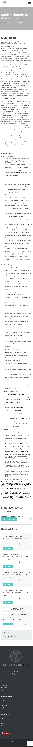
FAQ (2, 728)
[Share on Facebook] (5, 636)
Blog (2, 721)
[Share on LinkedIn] (12, 636)
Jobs (2, 700)
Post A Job (4, 703)
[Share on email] (15, 636)
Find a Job (4, 687)
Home (2, 718)
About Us (3, 723)
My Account (4, 690)
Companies (4, 705)
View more (7, 548)
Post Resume (4, 685)
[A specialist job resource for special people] (4, 3)
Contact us (4, 726)
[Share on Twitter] (8, 636)
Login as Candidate (9, 519)
